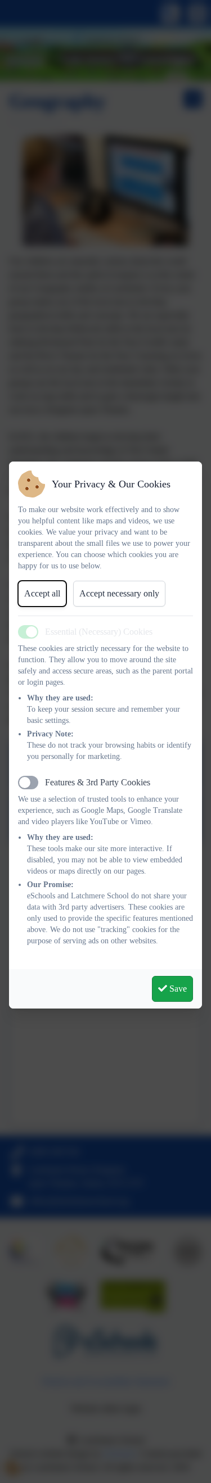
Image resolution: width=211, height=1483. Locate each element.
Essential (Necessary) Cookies (98, 631)
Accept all (42, 593)
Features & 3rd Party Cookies (97, 782)
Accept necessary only (119, 593)
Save (177, 988)
